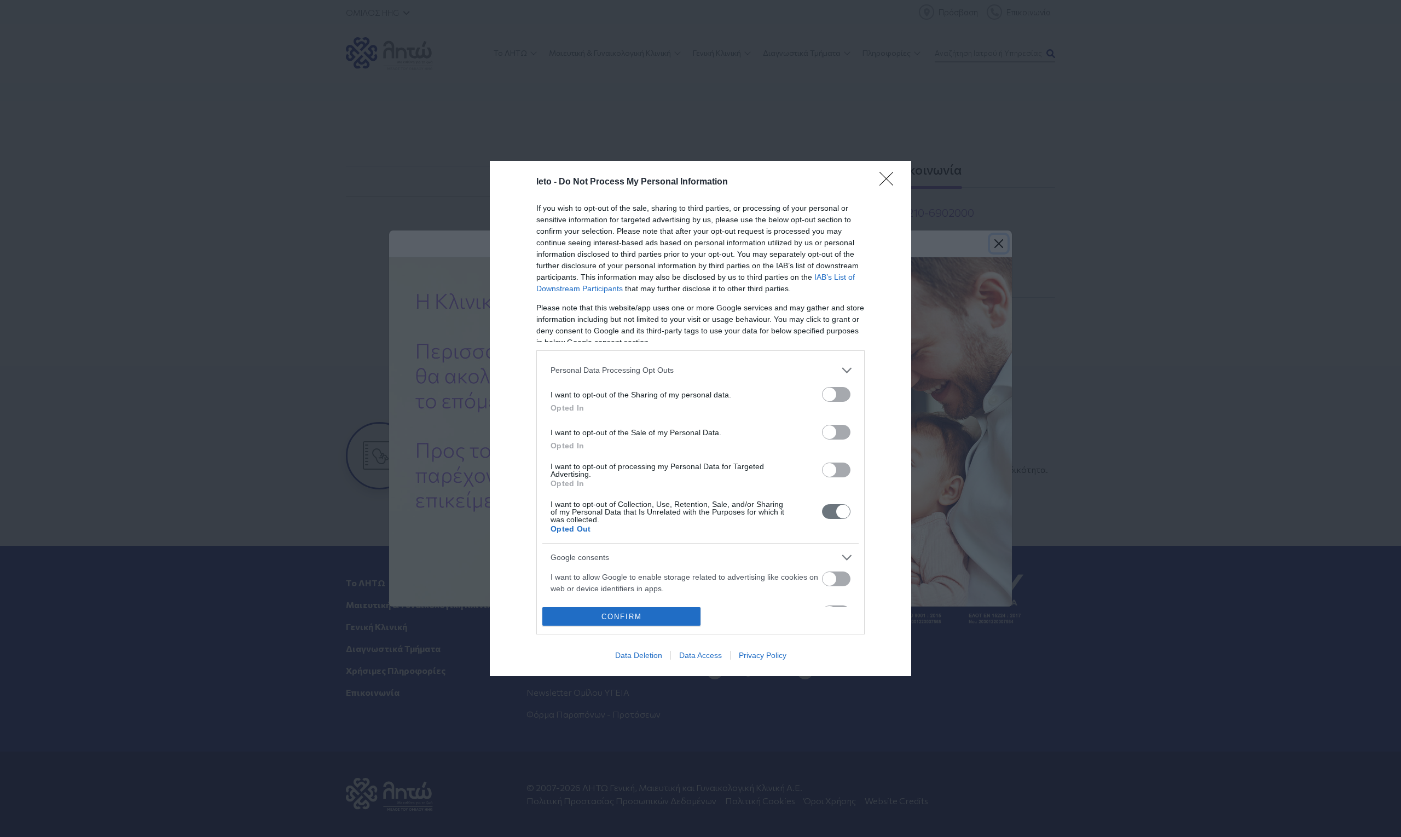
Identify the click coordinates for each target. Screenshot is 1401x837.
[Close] (889, 182)
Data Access (700, 655)
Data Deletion (638, 655)
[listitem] (700, 370)
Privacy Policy (762, 655)
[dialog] (700, 419)
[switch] (836, 394)
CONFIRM (621, 617)
